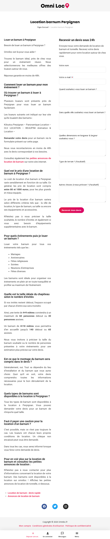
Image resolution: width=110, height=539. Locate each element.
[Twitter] (55, 506)
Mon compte (25, 525)
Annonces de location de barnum (24, 496)
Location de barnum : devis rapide (24, 493)
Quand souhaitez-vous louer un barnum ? (78, 89)
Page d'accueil (42, 27)
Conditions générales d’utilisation (48, 525)
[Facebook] (44, 506)
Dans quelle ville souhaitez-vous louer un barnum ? (82, 112)
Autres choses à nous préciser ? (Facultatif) (79, 184)
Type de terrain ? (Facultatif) (72, 161)
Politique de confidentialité (78, 525)
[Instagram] (65, 506)
